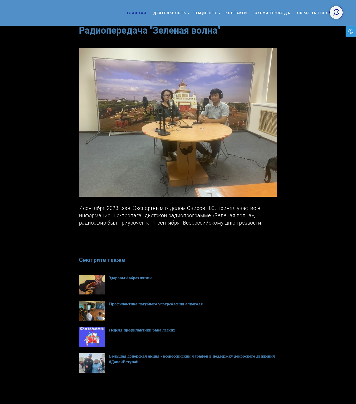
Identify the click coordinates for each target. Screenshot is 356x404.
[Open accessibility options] (351, 31)
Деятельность (169, 13)
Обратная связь (315, 13)
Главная (136, 13)
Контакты (236, 13)
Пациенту (205, 13)
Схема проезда (272, 13)
